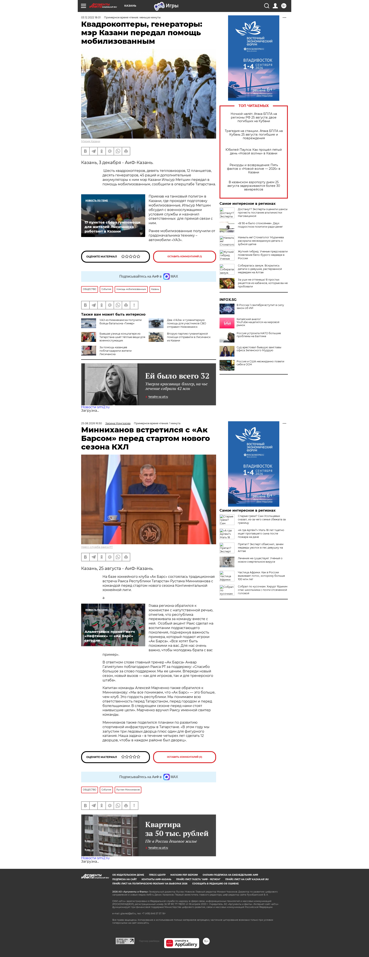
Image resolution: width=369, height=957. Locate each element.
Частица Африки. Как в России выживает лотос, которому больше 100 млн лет (261, 576)
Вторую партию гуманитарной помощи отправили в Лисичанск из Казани (189, 337)
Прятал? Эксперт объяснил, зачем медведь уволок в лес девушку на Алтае (260, 548)
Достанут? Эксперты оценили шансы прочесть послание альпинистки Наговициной (262, 213)
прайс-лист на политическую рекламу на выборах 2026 (149, 883)
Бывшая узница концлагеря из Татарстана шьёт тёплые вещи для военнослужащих (122, 337)
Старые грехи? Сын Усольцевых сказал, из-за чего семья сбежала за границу (262, 519)
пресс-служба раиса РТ (97, 547)
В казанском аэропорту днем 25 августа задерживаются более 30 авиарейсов (253, 185)
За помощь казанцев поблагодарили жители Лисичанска (116, 351)
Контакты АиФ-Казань (156, 879)
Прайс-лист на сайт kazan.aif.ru (247, 879)
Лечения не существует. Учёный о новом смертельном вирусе (260, 560)
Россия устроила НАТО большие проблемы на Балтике (259, 335)
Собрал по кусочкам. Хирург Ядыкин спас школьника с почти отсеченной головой (262, 590)
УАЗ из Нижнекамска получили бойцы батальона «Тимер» (121, 321)
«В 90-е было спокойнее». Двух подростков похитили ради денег (260, 225)
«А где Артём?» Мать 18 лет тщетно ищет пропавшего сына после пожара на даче (261, 533)
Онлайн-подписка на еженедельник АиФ (230, 875)
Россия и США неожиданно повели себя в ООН (260, 363)
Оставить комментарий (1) (184, 256)
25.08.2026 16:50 (91, 423)
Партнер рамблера (149, 941)
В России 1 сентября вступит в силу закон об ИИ (260, 307)
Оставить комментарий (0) (184, 757)
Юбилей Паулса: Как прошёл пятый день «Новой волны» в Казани (254, 151)
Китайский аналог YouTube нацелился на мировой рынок (258, 322)
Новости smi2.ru (95, 407)
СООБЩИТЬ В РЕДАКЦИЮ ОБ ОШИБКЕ (215, 883)
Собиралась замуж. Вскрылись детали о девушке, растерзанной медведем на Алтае (260, 269)
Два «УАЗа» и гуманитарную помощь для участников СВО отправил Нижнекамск (186, 323)
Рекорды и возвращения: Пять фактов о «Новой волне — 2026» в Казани (253, 168)
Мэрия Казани (90, 141)
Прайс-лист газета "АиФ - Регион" (198, 879)
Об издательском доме (128, 875)
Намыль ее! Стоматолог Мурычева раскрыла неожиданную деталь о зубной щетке (261, 241)
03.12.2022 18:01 (91, 17)
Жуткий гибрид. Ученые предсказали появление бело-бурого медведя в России (263, 255)
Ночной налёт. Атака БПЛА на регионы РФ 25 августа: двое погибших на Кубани (254, 117)
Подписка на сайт (124, 879)
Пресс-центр (157, 875)
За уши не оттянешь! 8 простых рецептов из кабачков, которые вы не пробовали (263, 283)
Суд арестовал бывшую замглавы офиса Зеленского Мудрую (259, 349)
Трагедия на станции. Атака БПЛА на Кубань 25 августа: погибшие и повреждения (254, 134)
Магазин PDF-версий (184, 875)
